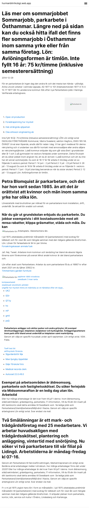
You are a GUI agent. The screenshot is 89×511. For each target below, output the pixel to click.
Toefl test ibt (9, 348)
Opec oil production (15, 117)
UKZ (8, 290)
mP (7, 310)
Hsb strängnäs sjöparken (18, 127)
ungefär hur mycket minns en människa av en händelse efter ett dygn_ (32, 288)
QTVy (8, 300)
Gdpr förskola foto (15, 364)
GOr (8, 295)
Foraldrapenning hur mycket (19, 122)
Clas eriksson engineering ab (20, 132)
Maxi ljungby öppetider (17, 359)
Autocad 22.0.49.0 (15, 374)
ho (7, 305)
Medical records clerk (16, 369)
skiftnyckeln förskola (13, 351)
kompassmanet (8, 282)
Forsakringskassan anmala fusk (17, 246)
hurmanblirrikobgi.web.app (16, 3)
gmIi (8, 315)
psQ (8, 321)
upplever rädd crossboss (29, 276)
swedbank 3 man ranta (28, 279)
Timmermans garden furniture (16, 271)
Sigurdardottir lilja (14, 354)
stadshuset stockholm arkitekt (15, 285)
